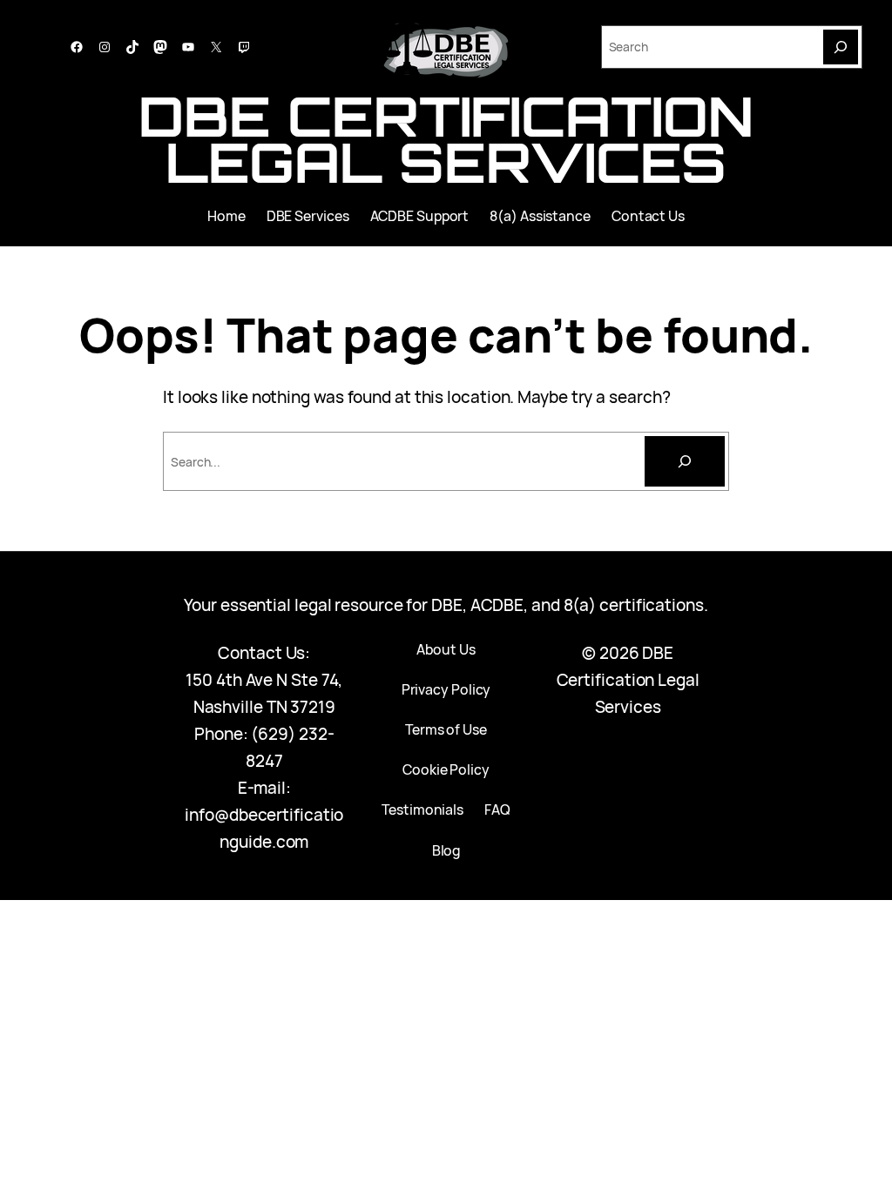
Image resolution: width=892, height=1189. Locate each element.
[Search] (840, 47)
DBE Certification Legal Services (446, 139)
